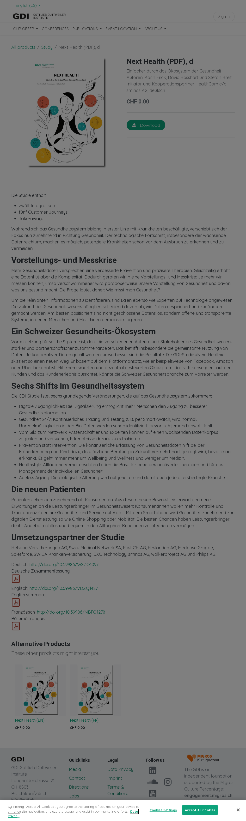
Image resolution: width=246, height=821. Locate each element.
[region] (123, 810)
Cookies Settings (163, 810)
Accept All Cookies (200, 810)
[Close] (238, 810)
